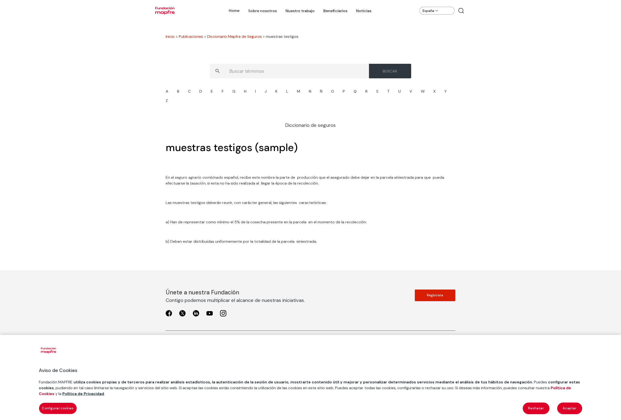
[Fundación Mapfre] (165, 11)
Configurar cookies (58, 408)
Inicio (170, 36)
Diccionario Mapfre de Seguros (234, 36)
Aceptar (570, 408)
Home (234, 10)
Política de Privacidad (83, 393)
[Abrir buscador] (461, 10)
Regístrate (435, 295)
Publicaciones (191, 36)
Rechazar (536, 408)
